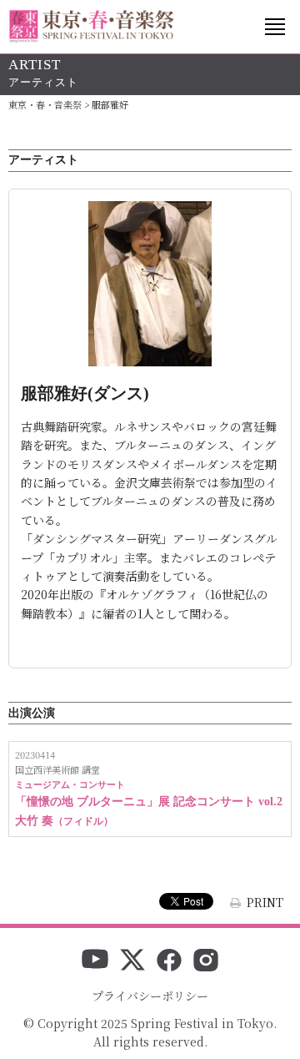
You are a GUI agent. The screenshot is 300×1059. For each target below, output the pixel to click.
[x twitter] (132, 961)
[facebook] (169, 961)
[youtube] (95, 961)
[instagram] (205, 961)
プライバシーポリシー (150, 995)
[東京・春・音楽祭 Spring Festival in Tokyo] (91, 26)
